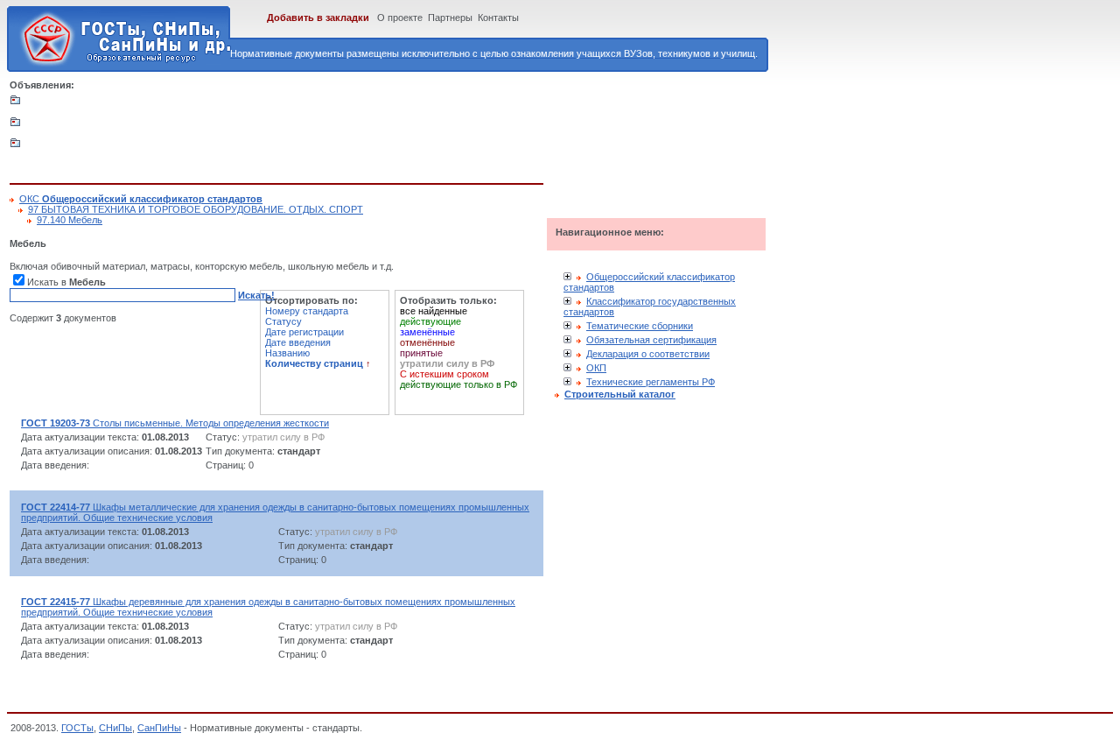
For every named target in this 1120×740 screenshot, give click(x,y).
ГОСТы (77, 727)
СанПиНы (159, 727)
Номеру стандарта (306, 311)
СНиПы (115, 727)
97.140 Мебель (69, 220)
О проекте (400, 17)
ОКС (140, 199)
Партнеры (450, 17)
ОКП (596, 368)
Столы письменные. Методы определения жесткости (175, 423)
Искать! (256, 295)
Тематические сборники (639, 326)
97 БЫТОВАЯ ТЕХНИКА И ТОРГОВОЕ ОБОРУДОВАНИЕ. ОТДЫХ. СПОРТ (195, 209)
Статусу (283, 321)
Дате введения (298, 342)
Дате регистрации (304, 332)
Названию (287, 353)
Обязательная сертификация (651, 340)
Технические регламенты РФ (650, 382)
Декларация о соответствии (648, 354)
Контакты (498, 17)
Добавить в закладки (318, 17)
